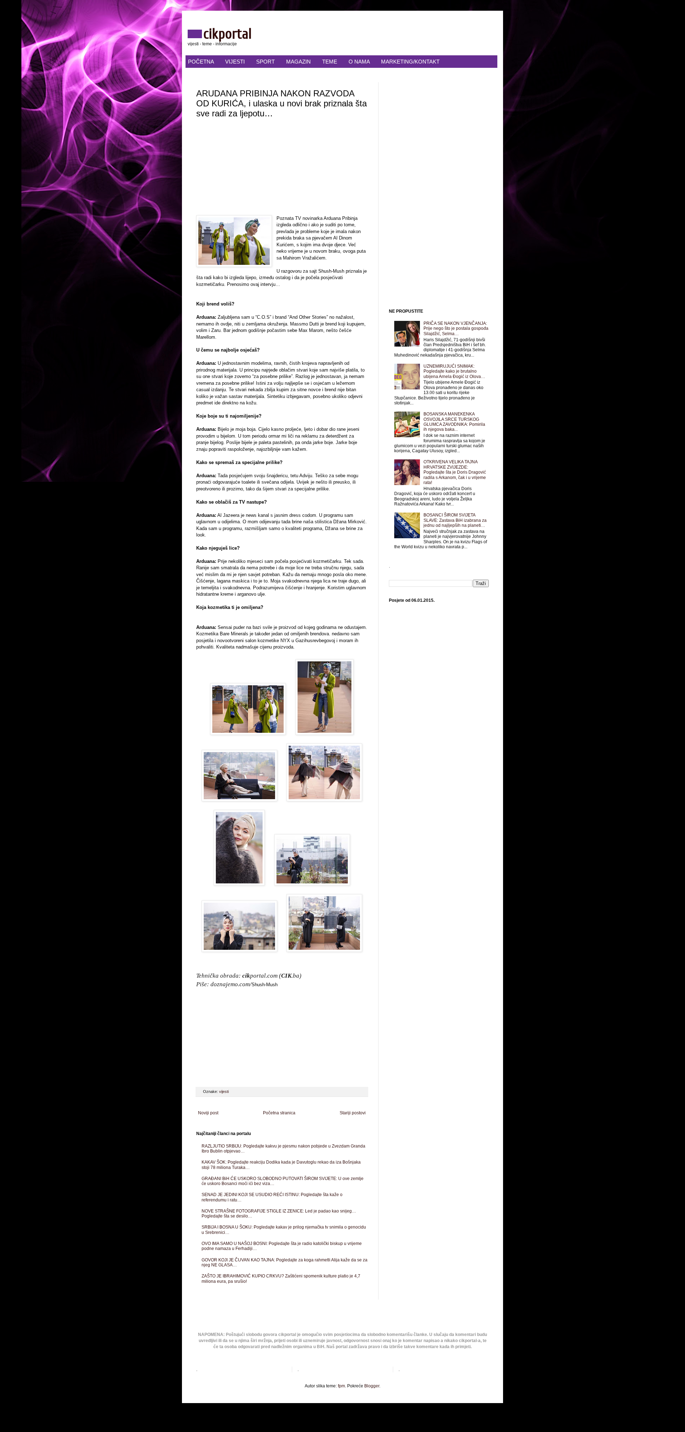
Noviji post (208, 1112)
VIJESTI (235, 62)
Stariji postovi (353, 1112)
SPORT (265, 62)
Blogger (371, 1385)
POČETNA (201, 62)
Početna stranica (279, 1112)
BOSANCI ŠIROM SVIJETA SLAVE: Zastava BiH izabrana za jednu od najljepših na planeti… (455, 520)
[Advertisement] (281, 168)
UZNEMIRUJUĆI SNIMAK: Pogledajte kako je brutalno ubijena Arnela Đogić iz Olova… (454, 371)
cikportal (227, 34)
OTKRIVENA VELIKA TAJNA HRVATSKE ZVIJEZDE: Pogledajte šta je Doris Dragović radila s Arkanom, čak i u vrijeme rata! (454, 472)
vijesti (224, 1091)
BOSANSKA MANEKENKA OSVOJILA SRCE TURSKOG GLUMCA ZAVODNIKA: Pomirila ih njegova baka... (454, 422)
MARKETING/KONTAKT (410, 62)
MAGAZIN (298, 62)
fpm (341, 1385)
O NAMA (359, 62)
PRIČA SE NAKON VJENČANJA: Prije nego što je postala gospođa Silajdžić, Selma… (455, 328)
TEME (329, 62)
